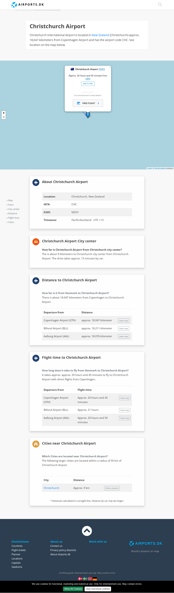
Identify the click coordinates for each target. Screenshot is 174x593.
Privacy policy (58, 550)
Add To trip (88, 83)
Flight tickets (19, 550)
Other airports (111, 488)
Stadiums (17, 566)
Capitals (16, 562)
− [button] (4, 117)
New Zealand (26, 10)
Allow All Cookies (73, 589)
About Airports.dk (60, 554)
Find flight (89, 103)
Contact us (56, 545)
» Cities (10, 222)
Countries (17, 545)
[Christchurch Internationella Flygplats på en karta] (85, 579)
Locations (17, 558)
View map (123, 320)
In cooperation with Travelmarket (88, 95)
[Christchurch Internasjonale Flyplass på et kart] (90, 579)
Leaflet (149, 168)
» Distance (12, 213)
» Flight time (13, 217)
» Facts (10, 204)
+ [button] (4, 113)
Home (17, 10)
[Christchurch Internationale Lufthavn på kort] (80, 579)
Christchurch (51, 488)
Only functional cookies (98, 589)
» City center (13, 209)
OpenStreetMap (160, 168)
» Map (10, 200)
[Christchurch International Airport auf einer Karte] (95, 579)
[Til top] (87, 533)
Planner (16, 554)
